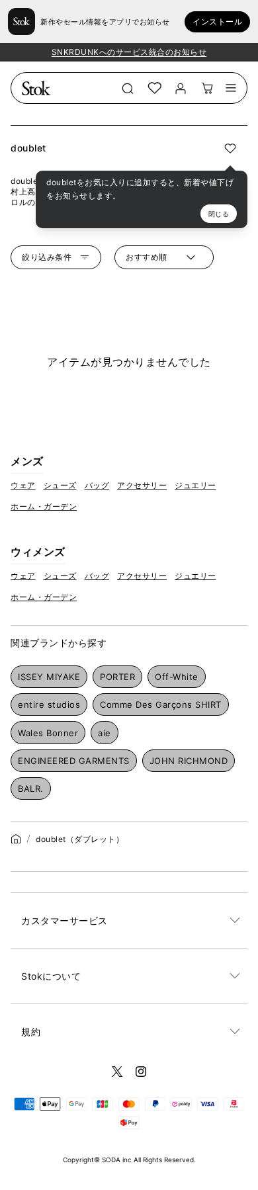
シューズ (60, 485)
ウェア (23, 485)
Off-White (176, 676)
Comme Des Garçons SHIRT (161, 704)
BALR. (31, 788)
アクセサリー (142, 485)
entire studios (49, 704)
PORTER (117, 676)
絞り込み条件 (46, 257)
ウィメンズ (38, 551)
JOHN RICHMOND (189, 760)
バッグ (97, 485)
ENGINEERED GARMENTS (74, 760)
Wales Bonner (48, 733)
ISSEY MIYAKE (49, 676)
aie (104, 733)
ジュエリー (195, 485)
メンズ (27, 461)
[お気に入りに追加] (230, 148)
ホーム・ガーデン (44, 506)
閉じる (219, 214)
